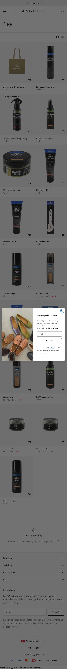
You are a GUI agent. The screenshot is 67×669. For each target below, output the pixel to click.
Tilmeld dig (49, 341)
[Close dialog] (62, 311)
